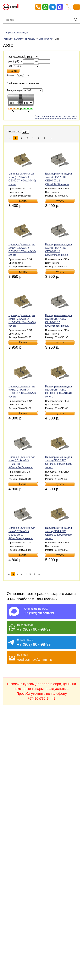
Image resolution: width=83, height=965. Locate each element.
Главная (7, 39)
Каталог (18, 39)
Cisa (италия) (45, 39)
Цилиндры (30, 39)
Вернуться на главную (17, 32)
